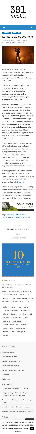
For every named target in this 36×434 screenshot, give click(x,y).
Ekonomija (6, 32)
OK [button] (32, 428)
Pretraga (5, 417)
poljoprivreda (17, 318)
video (13, 332)
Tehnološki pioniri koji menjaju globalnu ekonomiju (17, 412)
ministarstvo (21, 215)
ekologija (6, 310)
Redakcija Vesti (9, 40)
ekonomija (15, 310)
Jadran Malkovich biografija (10, 366)
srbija (11, 328)
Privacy (18, 431)
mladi (30, 314)
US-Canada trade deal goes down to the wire (16, 285)
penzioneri (6, 318)
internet (5, 314)
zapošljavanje (21, 332)
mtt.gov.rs (19, 182)
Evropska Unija (25, 310)
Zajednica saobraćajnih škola (11, 361)
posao (26, 318)
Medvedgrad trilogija (8, 352)
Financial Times (9, 280)
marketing (22, 314)
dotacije (11, 215)
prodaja (23, 325)
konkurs (13, 314)
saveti (5, 328)
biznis (26, 307)
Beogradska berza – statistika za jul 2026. (15, 388)
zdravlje (5, 335)
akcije (5, 307)
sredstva (7, 217)
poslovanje (6, 321)
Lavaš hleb (5, 375)
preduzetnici (17, 321)
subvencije (17, 217)
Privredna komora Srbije (10, 325)
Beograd (12, 307)
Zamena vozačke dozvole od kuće (13, 370)
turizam (27, 217)
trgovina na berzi (21, 328)
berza (20, 307)
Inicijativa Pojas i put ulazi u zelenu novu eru (16, 407)
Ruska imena (6, 379)
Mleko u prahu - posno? (9, 357)
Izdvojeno (16, 32)
